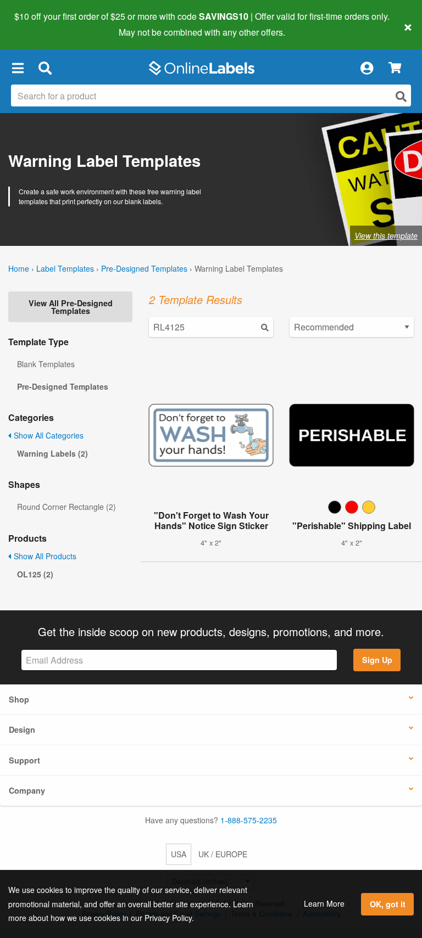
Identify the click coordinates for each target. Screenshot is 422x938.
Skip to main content (39, 24)
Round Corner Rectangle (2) (66, 506)
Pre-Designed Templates (144, 268)
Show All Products (44, 556)
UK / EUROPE (222, 854)
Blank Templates (46, 363)
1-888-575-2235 (248, 820)
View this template (386, 235)
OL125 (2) (35, 574)
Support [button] (24, 760)
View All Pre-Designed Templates (71, 306)
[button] (17, 68)
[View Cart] (394, 68)
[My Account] (366, 68)
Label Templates (65, 268)
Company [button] (27, 790)
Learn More (324, 903)
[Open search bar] (45, 68)
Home (18, 268)
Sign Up (377, 659)
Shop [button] (19, 699)
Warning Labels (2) (52, 453)
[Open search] (401, 96)
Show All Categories (48, 435)
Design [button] (22, 729)
